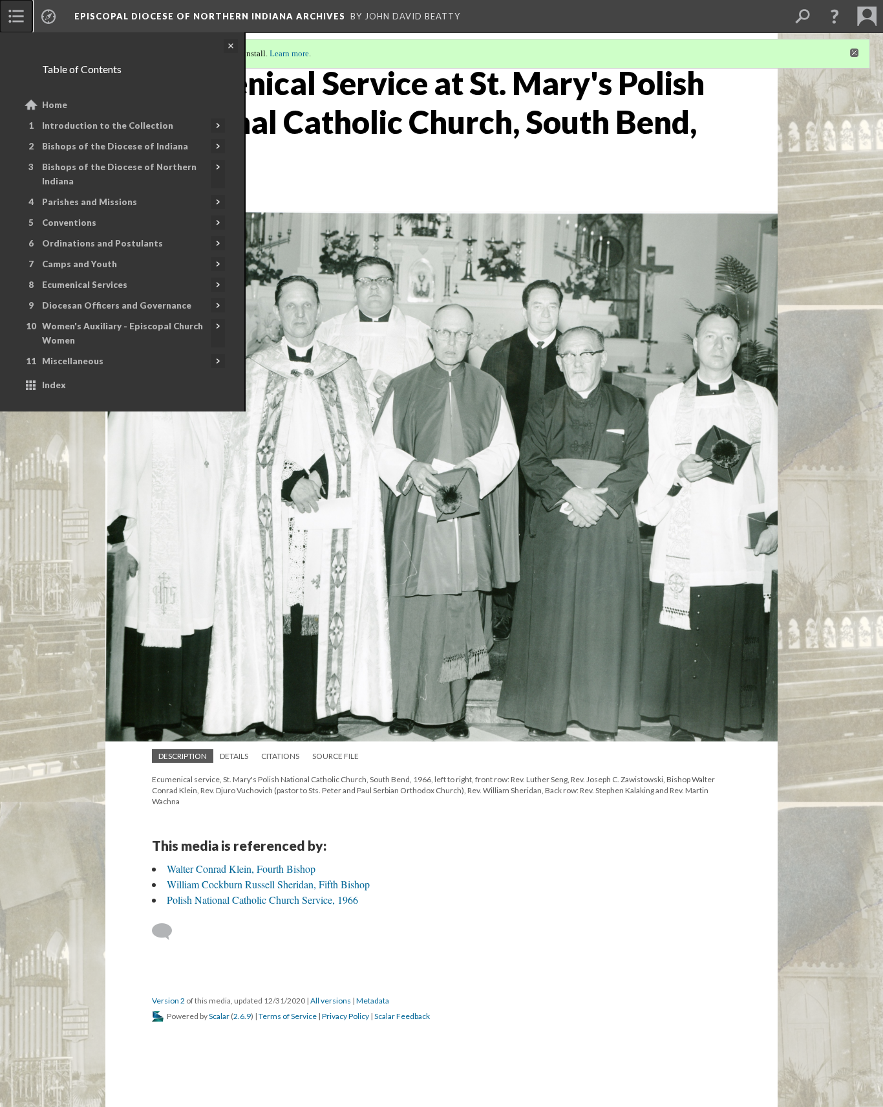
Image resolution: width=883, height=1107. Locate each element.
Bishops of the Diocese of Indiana (115, 146)
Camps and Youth (79, 264)
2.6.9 (242, 1016)
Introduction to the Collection (107, 125)
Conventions (69, 222)
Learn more (289, 53)
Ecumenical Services (84, 284)
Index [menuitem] (54, 385)
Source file (335, 756)
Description (182, 756)
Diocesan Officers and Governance (116, 305)
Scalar (219, 1016)
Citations (280, 756)
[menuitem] (16, 16)
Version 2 (168, 1000)
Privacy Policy (345, 1016)
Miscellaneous (72, 361)
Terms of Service (288, 1016)
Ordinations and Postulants (102, 243)
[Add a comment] (168, 931)
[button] (834, 16)
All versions (330, 1000)
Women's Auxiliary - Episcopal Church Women (122, 333)
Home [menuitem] (54, 105)
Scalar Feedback (402, 1016)
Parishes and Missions (89, 202)
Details (234, 756)
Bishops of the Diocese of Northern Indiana (119, 174)
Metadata (372, 1000)
